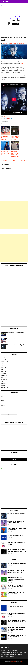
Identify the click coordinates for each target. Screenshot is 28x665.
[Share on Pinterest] (9, 118)
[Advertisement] (14, 215)
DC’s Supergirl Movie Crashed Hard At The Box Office (11, 654)
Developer (3, 375)
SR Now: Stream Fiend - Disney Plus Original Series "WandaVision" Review (15, 154)
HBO (22, 63)
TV (6, 116)
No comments (21, 43)
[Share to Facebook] (6, 121)
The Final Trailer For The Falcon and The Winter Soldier (15, 137)
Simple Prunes (13, 661)
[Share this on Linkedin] (11, 118)
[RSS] (8, 2)
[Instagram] (5, 2)
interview (3, 385)
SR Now (22, 661)
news (2, 358)
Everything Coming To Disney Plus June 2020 (15, 332)
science (2, 377)
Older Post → (24, 160)
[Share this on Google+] (8, 118)
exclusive (3, 373)
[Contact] (7, 2)
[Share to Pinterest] (7, 121)
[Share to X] (4, 121)
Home (14, 160)
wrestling (3, 371)
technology (3, 361)
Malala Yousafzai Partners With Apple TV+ (5, 153)
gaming (2, 360)
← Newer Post (4, 160)
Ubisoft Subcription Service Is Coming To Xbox (15, 345)
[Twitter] (1, 2)
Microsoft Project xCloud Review (12, 339)
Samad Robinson (10, 663)
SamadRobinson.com (20, 663)
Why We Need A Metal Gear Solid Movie (9, 650)
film (4, 116)
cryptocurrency (4, 379)
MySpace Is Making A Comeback (7, 656)
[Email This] (2, 121)
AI (1, 381)
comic (2, 369)
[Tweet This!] (6, 118)
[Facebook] (3, 2)
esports (2, 383)
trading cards (4, 387)
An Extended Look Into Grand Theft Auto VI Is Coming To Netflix (13, 652)
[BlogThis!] (3, 121)
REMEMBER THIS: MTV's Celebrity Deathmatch (4, 137)
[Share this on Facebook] (4, 118)
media (2, 367)
